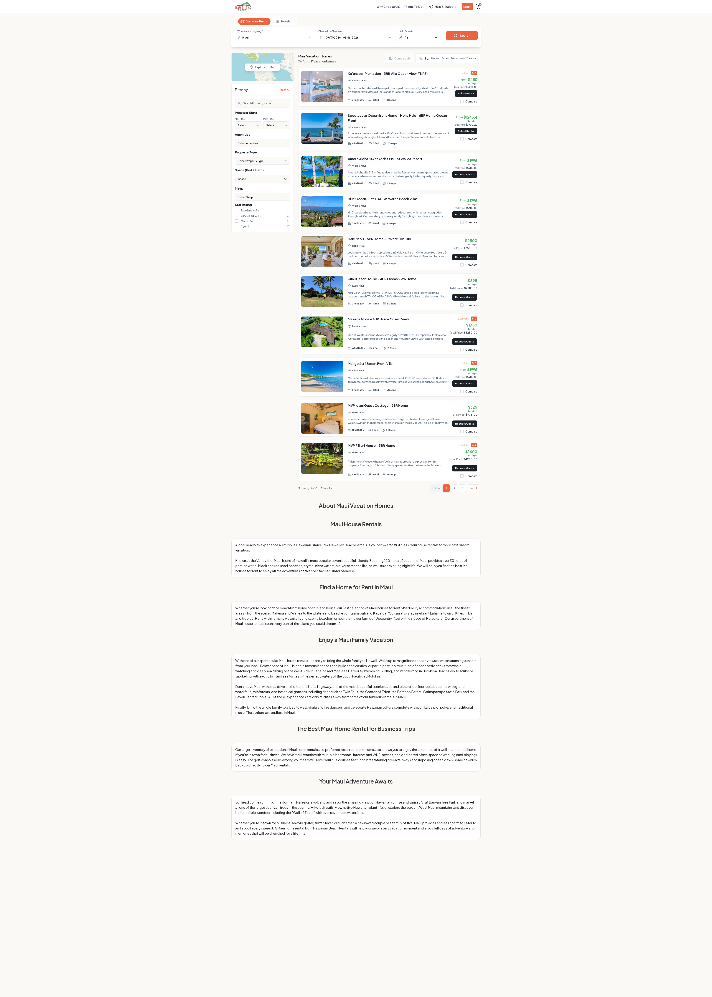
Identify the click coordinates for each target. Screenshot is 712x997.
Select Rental (466, 93)
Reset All (284, 89)
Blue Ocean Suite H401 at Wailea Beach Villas (383, 199)
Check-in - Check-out (331, 31)
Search (465, 35)
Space (242, 178)
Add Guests (406, 31)
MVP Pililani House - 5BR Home (371, 445)
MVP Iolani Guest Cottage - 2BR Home (378, 405)
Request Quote (464, 174)
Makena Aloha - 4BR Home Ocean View (378, 319)
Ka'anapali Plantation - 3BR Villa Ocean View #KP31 (388, 73)
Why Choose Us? (388, 7)
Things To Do (413, 7)
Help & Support (445, 7)
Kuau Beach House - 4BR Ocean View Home (382, 279)
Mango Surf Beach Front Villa (370, 363)
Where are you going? (250, 31)
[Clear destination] (309, 37)
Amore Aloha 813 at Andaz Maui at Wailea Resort (385, 159)
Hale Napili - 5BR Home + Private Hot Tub (379, 239)
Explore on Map (265, 67)
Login (467, 7)
